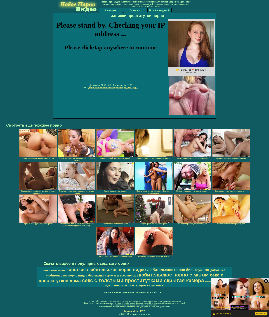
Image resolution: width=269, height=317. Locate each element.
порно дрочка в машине (54, 270)
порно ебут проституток (120, 275)
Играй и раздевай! (159, 10)
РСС (143, 311)
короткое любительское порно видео (106, 269)
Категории (111, 10)
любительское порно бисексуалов (178, 270)
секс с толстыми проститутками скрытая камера (143, 280)
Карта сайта (130, 311)
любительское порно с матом (173, 274)
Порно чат (135, 10)
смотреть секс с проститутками (138, 285)
